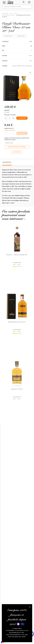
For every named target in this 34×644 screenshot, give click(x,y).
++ (31, 50)
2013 (30, 55)
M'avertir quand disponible (17, 147)
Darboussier (21, 36)
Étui (30, 61)
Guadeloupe (8, 36)
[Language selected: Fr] (3, 642)
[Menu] (4, 2)
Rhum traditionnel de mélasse (8, 15)
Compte (23, 2)
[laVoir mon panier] (29, 2)
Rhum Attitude (10, 3)
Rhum (16, 13)
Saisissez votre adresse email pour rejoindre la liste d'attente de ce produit (16, 139)
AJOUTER (23, 118)
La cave (11, 13)
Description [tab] (7, 162)
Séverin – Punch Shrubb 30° (17, 255)
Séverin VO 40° (17, 389)
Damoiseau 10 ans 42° (17, 322)
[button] (30, 72)
